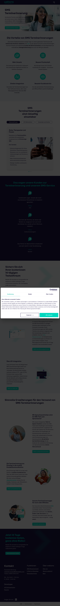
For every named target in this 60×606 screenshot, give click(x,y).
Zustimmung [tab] (10, 294)
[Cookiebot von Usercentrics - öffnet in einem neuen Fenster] (52, 290)
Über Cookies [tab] (49, 294)
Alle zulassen (49, 315)
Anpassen (28, 315)
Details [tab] (30, 294)
